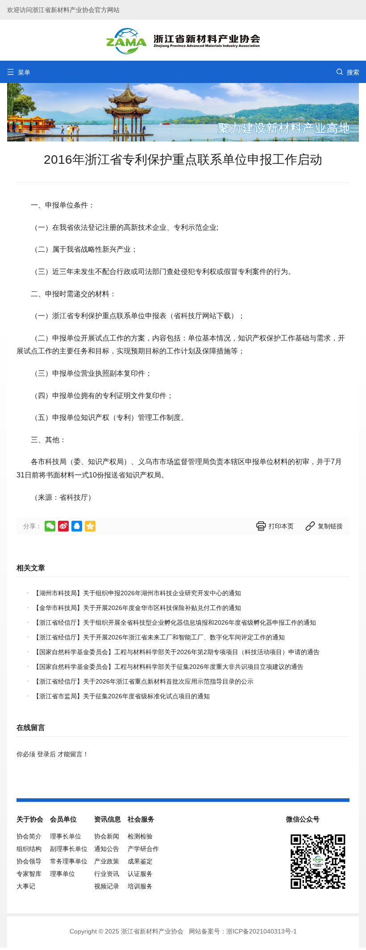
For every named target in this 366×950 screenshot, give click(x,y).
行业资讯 (106, 873)
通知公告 (106, 848)
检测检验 (140, 836)
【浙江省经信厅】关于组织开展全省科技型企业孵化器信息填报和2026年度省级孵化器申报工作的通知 (174, 622)
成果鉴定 (140, 861)
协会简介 (29, 836)
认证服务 (140, 873)
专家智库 (29, 873)
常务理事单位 (68, 861)
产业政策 (106, 861)
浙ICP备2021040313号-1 (261, 931)
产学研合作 (143, 848)
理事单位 (62, 873)
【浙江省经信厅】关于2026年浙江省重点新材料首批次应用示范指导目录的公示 (143, 681)
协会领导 (29, 861)
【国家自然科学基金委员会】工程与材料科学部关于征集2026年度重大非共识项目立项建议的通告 (168, 666)
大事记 (26, 886)
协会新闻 (106, 836)
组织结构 (29, 848)
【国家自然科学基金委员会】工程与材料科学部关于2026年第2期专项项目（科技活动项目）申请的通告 (176, 651)
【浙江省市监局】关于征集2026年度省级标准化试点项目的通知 (121, 696)
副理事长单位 (68, 848)
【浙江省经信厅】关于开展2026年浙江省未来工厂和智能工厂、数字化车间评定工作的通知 (159, 637)
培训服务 (140, 886)
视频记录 (106, 886)
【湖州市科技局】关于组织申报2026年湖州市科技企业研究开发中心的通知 (137, 593)
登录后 (46, 754)
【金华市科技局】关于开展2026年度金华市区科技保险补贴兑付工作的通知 (137, 607)
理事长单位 (65, 836)
